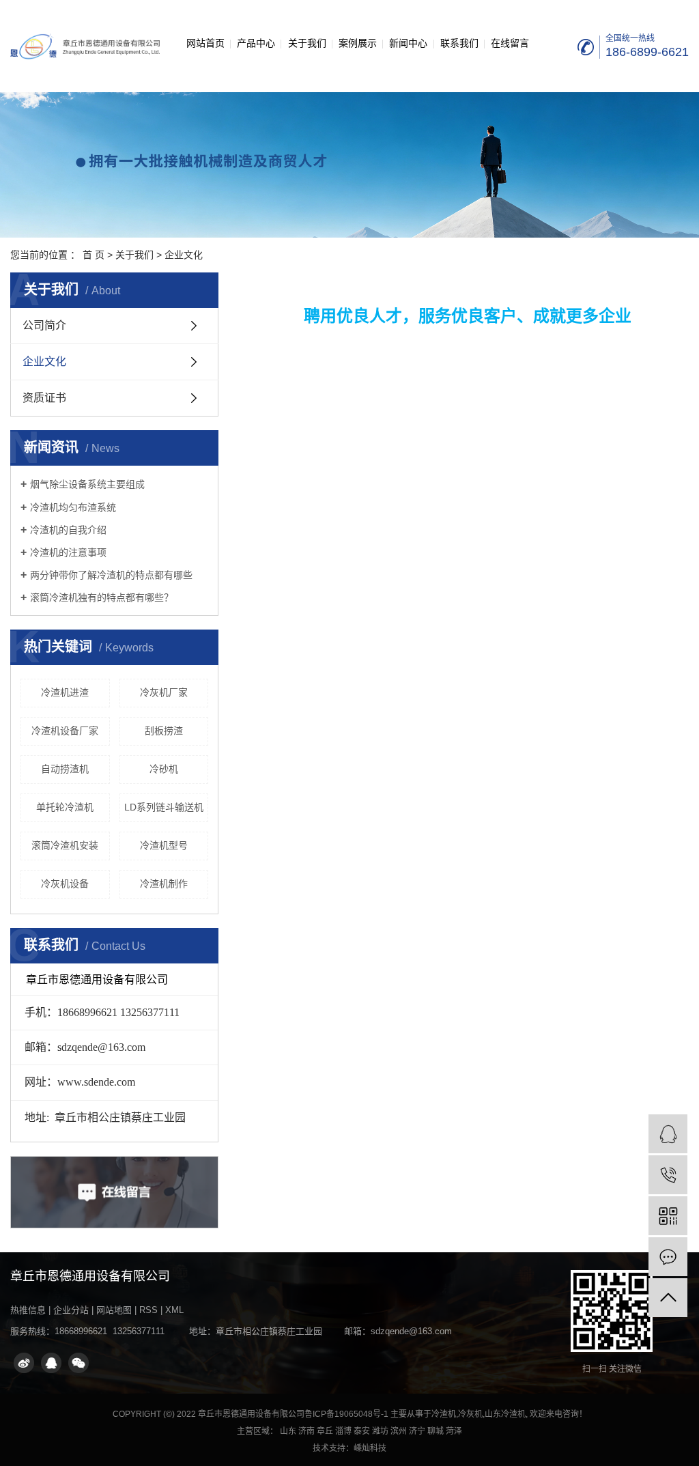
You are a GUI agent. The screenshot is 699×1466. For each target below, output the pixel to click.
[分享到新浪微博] (24, 1363)
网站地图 (114, 1310)
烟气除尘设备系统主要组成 (87, 484)
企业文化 (44, 361)
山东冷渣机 (505, 1414)
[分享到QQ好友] (51, 1363)
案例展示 (358, 43)
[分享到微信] (78, 1363)
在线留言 (510, 43)
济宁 (417, 1431)
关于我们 (307, 43)
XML (174, 1310)
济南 (306, 1431)
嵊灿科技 (370, 1448)
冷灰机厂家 (164, 692)
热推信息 (28, 1310)
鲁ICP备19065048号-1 (346, 1414)
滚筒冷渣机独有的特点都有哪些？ (101, 597)
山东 (288, 1431)
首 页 (93, 254)
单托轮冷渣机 (65, 807)
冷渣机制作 (164, 883)
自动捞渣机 (65, 768)
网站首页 (205, 43)
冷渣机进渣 (65, 692)
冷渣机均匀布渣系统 (73, 507)
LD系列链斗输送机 (163, 807)
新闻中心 (408, 43)
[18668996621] (667, 1174)
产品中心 (256, 43)
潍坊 (380, 1431)
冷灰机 (470, 1414)
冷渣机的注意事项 (68, 552)
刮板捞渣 (164, 730)
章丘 (325, 1431)
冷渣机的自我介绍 (68, 529)
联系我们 (459, 43)
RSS (148, 1310)
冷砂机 (163, 768)
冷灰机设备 (65, 883)
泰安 (362, 1431)
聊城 (435, 1431)
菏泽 (454, 1431)
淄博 (343, 1431)
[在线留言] (667, 1256)
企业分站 (71, 1310)
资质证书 (44, 398)
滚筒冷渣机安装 (64, 845)
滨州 (398, 1431)
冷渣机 (443, 1414)
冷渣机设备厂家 (64, 730)
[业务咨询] (667, 1133)
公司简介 (44, 325)
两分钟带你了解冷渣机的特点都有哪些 (111, 574)
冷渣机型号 (164, 845)
